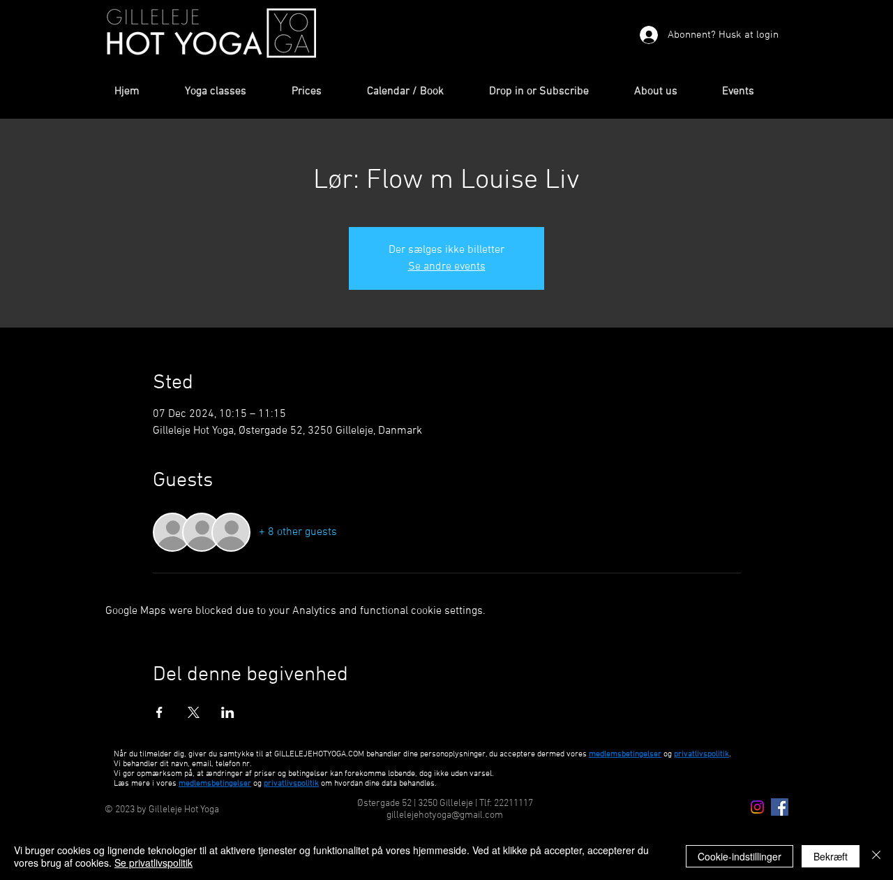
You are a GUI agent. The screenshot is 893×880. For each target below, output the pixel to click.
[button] (227, 92)
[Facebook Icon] (779, 807)
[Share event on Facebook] (159, 712)
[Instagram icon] (757, 807)
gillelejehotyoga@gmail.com (445, 815)
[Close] (876, 856)
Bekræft (830, 856)
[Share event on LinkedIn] (227, 712)
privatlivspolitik (291, 784)
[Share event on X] (193, 712)
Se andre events (447, 267)
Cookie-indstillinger (739, 856)
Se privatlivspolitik (153, 863)
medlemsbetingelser (625, 754)
